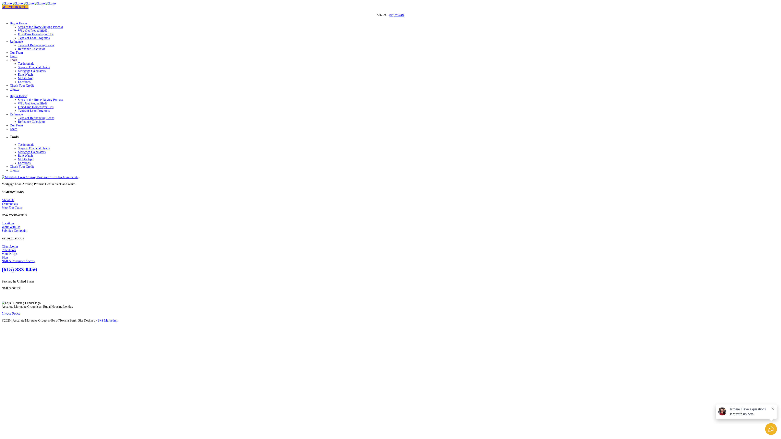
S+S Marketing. (108, 320)
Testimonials (10, 203)
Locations (8, 223)
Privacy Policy (11, 313)
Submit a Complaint (14, 230)
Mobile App (9, 253)
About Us (8, 200)
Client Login (10, 246)
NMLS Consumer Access (18, 261)
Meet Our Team (12, 207)
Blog (5, 257)
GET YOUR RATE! (15, 7)
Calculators (9, 250)
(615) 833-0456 (396, 15)
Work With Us (11, 227)
